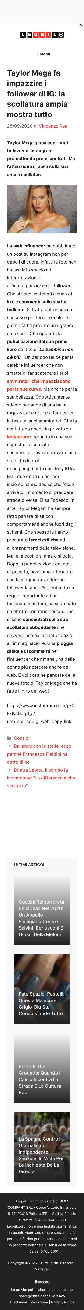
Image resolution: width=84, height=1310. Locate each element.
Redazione (39, 1302)
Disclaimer (19, 1302)
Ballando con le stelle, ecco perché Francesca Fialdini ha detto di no (39, 754)
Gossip (21, 738)
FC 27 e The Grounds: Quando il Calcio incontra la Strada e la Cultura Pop (40, 1079)
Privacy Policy (62, 1302)
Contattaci (42, 1269)
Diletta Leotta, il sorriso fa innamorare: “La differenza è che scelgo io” (41, 778)
